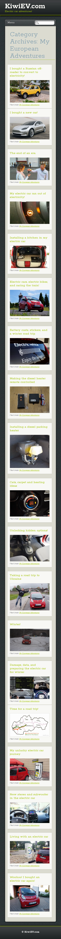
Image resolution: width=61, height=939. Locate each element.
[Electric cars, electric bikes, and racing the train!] (30, 315)
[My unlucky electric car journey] (30, 779)
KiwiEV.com (25, 6)
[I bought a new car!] (30, 138)
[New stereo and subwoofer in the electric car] (30, 822)
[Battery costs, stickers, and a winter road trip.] (30, 363)
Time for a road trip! (24, 709)
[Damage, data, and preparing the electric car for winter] (30, 698)
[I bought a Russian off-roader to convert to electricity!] (30, 101)
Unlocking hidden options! (29, 530)
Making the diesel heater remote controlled (28, 380)
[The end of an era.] (30, 179)
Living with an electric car (29, 836)
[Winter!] (30, 650)
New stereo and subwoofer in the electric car (29, 796)
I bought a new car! (24, 112)
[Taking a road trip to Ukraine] (30, 609)
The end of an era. (23, 153)
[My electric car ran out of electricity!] (30, 223)
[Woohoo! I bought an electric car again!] (30, 910)
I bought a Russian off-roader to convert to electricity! (26, 72)
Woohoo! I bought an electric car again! (25, 879)
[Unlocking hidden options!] (30, 560)
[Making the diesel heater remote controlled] (30, 412)
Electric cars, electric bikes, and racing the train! (29, 283)
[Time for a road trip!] (30, 735)
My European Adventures (29, 105)
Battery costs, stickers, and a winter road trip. (28, 331)
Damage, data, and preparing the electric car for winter (28, 668)
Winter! (15, 624)
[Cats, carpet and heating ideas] (30, 515)
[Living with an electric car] (30, 862)
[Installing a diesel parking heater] (30, 467)
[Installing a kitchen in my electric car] (30, 267)
